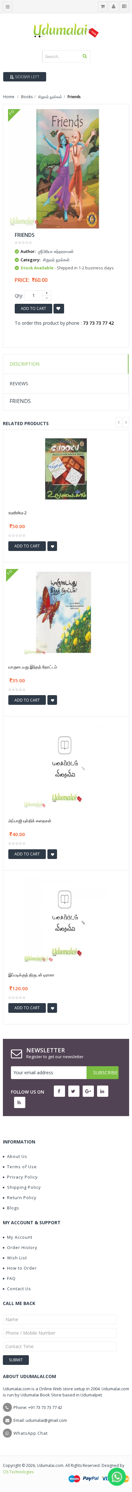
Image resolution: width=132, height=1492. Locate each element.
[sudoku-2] (66, 469)
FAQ (11, 1278)
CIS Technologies (18, 1472)
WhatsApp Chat (30, 1433)
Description (24, 364)
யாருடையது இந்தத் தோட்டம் (32, 667)
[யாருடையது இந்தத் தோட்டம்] (66, 612)
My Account (19, 1237)
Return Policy (22, 1197)
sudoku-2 (17, 513)
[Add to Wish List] (52, 546)
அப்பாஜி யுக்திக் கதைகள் (29, 821)
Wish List (17, 1258)
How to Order (22, 1268)
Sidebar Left (26, 76)
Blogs (13, 1208)
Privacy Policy (22, 1177)
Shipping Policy (24, 1187)
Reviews (19, 383)
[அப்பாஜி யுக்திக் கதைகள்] (66, 766)
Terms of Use (22, 1167)
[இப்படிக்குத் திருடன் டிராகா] (66, 920)
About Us (17, 1156)
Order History (22, 1247)
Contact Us (19, 1289)
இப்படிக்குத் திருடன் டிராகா (31, 975)
